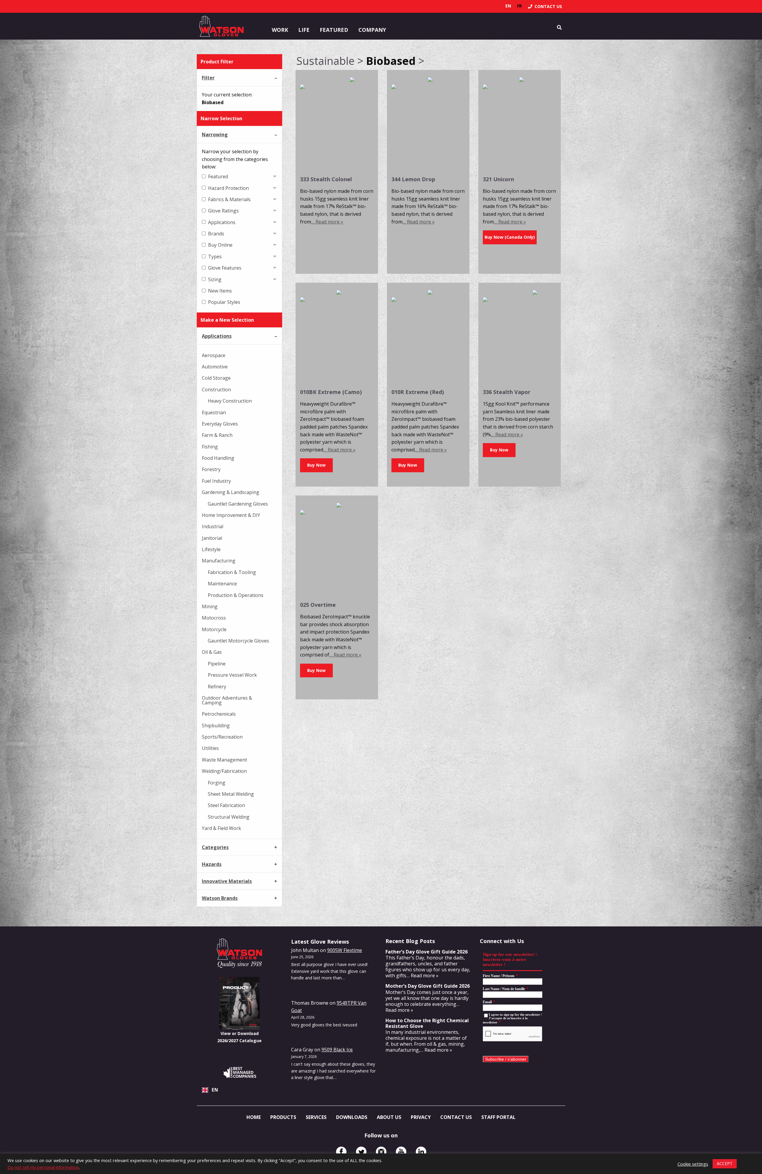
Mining (210, 606)
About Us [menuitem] (389, 1117)
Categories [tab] (215, 847)
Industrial (212, 526)
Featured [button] (334, 29)
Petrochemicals (219, 714)
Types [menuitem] (215, 256)
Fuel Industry (216, 481)
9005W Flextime (344, 950)
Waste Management (224, 759)
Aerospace (213, 355)
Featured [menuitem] (218, 176)
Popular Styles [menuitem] (224, 302)
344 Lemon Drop (413, 179)
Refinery (217, 686)
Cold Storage (216, 378)
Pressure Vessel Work (232, 675)
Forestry (211, 469)
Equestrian (214, 412)
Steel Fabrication (226, 805)
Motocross (214, 618)
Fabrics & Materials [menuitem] (229, 199)
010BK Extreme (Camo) (331, 391)
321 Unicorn (498, 179)
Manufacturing (218, 560)
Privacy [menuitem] (421, 1117)
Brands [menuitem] (216, 233)
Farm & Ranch (217, 435)
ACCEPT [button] (725, 1163)
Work (280, 29)
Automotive (215, 366)
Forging (216, 782)
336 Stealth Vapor (506, 391)
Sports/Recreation (222, 737)
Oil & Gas (212, 652)
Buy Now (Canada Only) (510, 237)
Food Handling (218, 458)
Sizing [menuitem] (214, 279)
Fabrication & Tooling (232, 572)
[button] (316, 465)
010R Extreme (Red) (417, 391)
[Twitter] (361, 1151)
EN (215, 1090)
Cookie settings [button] (692, 1164)
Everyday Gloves (220, 423)
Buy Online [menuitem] (220, 245)
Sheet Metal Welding (231, 794)
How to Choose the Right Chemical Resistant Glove (427, 1023)
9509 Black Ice (337, 1049)
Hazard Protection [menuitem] (228, 188)
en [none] (508, 6)
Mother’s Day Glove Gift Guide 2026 (427, 986)
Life (304, 29)
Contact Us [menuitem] (456, 1117)
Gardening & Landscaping (230, 492)
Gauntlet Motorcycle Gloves (238, 640)
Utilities (210, 748)
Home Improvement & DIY (231, 515)
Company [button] (372, 29)
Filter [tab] (208, 77)
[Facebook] (341, 1151)
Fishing (210, 446)
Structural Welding (228, 817)
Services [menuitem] (316, 1117)
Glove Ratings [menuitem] (223, 210)
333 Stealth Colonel (326, 179)
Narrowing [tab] (215, 134)
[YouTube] (401, 1151)
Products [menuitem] (283, 1117)
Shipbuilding (216, 725)
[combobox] (239, 1090)
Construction (216, 389)
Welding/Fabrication (224, 771)
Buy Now (407, 465)
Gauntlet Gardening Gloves (238, 504)
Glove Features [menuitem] (224, 268)
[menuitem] (545, 6)
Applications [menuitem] (221, 222)
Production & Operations (235, 595)
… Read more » (327, 221)
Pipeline (217, 663)
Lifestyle (211, 549)
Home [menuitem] (253, 1117)
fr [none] (519, 6)
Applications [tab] (217, 336)
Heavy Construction (230, 401)
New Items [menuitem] (220, 290)
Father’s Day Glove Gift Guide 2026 (426, 951)
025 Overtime (318, 604)
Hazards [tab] (211, 864)
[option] (519, 6)
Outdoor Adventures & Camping (227, 700)
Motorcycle (214, 629)
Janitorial (212, 538)
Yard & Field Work (221, 828)
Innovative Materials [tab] (227, 881)
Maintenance (222, 583)
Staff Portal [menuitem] (498, 1117)
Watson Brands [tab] (220, 898)
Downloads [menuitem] (351, 1117)
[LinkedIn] (421, 1151)
